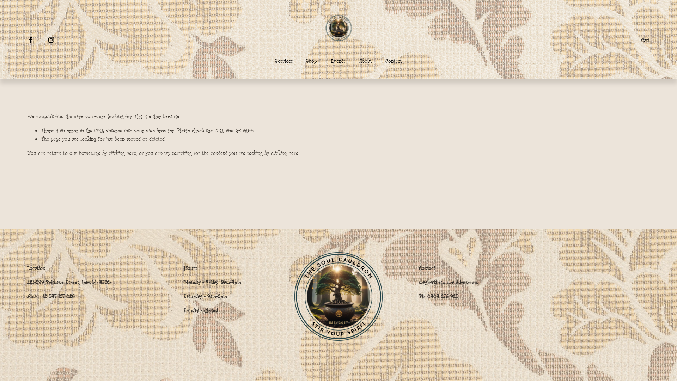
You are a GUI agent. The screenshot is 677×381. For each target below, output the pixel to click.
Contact (393, 61)
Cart (645, 39)
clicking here (122, 153)
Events (338, 61)
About (365, 61)
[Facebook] (30, 39)
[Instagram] (51, 39)
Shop (311, 61)
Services (284, 61)
